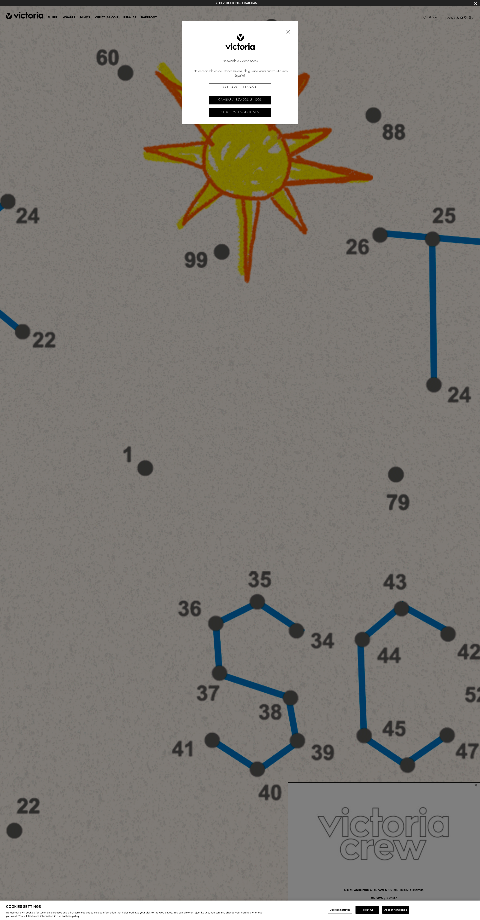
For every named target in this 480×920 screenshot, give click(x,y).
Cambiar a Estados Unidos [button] (240, 99)
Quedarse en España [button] (240, 87)
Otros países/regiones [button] (240, 112)
